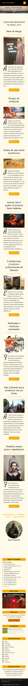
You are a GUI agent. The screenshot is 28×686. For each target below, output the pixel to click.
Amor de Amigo (14, 31)
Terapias (7, 662)
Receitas (7, 658)
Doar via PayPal (14, 620)
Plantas (7, 656)
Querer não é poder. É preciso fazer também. (14, 205)
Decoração (8, 645)
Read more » (14, 90)
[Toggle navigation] (24, 2)
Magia (6, 654)
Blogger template (7, 684)
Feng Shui (7, 651)
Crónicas (7, 643)
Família (7, 649)
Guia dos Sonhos (9, 653)
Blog (6, 641)
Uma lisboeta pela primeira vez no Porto (14, 391)
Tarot (6, 660)
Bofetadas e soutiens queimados (14, 326)
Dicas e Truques (9, 647)
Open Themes (15, 684)
